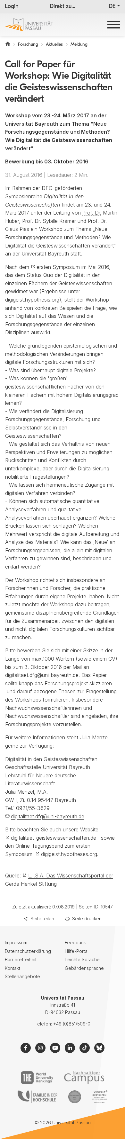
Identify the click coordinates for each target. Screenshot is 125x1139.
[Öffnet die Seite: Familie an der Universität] (37, 1096)
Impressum (16, 942)
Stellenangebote (22, 976)
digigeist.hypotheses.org (69, 854)
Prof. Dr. (91, 212)
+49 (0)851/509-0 (71, 1023)
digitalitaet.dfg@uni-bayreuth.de (47, 816)
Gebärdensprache (84, 968)
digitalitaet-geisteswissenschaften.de (56, 838)
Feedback (75, 942)
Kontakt (12, 968)
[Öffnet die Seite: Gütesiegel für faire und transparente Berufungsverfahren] (74, 1096)
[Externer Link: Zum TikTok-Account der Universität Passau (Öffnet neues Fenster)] (84, 1048)
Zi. (22, 800)
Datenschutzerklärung (28, 951)
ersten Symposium (58, 267)
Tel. (9, 808)
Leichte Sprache (82, 959)
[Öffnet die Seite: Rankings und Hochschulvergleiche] (37, 1077)
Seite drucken (87, 918)
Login (12, 7)
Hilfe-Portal (76, 951)
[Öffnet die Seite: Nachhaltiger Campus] (84, 1077)
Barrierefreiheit (21, 959)
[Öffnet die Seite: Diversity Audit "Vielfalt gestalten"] (99, 1096)
